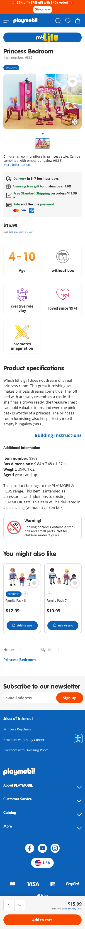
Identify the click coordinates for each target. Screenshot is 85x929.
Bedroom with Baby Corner (23, 739)
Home (9, 649)
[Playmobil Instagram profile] (55, 848)
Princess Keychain (17, 729)
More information (16, 164)
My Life (47, 649)
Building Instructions (58, 435)
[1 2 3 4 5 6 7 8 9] (15, 905)
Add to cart (42, 919)
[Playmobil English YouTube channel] (42, 848)
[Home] (25, 20)
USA (46, 862)
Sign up (69, 697)
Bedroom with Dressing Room (26, 750)
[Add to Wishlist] (72, 81)
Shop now (42, 9)
